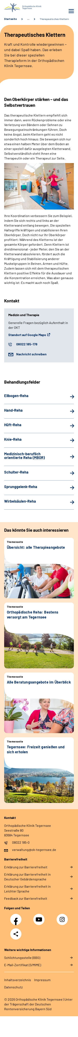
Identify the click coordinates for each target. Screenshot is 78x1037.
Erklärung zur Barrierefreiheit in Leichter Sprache (27, 888)
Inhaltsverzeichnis (17, 980)
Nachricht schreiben (31, 354)
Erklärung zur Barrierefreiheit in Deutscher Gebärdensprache (27, 876)
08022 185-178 (26, 344)
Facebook (17, 917)
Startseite (10, 18)
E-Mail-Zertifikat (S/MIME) (22, 965)
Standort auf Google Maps (27, 335)
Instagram (63, 917)
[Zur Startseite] (20, 7)
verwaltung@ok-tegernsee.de (34, 850)
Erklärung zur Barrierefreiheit (25, 867)
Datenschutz (13, 987)
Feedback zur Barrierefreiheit (25, 898)
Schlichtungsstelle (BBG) (22, 958)
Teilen (16, 934)
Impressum (42, 980)
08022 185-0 (21, 842)
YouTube (39, 917)
